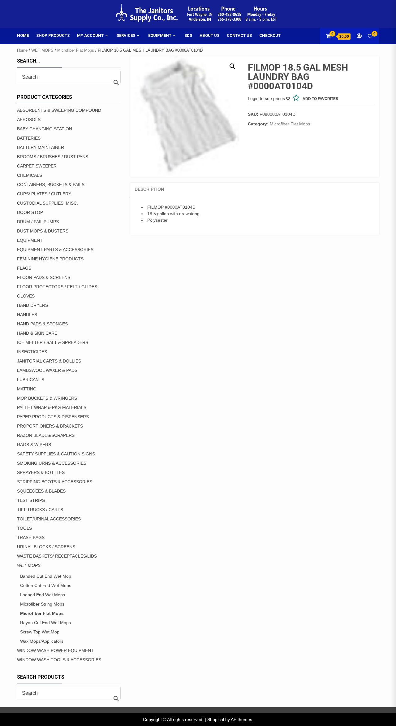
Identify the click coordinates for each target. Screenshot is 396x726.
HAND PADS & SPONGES (42, 323)
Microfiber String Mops (42, 604)
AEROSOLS (29, 119)
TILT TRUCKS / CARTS (40, 509)
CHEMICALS (29, 175)
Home (23, 35)
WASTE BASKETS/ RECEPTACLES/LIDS (57, 556)
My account (90, 35)
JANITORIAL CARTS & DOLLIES (49, 361)
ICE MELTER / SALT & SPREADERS (52, 342)
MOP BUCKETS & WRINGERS (47, 398)
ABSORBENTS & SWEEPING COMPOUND (59, 110)
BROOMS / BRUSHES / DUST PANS (52, 156)
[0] (370, 36)
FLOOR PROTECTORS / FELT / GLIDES (57, 286)
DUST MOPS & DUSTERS (42, 230)
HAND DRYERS (32, 305)
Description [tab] (149, 189)
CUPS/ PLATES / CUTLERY (44, 193)
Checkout (270, 35)
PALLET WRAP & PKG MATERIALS (51, 407)
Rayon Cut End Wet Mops (45, 622)
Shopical (215, 719)
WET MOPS (42, 50)
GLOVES (26, 295)
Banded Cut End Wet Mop (45, 576)
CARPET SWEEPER (37, 165)
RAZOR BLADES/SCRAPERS (46, 435)
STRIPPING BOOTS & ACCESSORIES (54, 481)
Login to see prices (266, 98)
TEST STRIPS (31, 500)
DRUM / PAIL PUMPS (38, 221)
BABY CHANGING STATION (44, 128)
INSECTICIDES (32, 351)
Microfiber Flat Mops (75, 50)
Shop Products (53, 35)
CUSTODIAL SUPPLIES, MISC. (47, 203)
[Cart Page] (328, 36)
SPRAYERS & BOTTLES (41, 472)
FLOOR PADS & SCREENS (43, 277)
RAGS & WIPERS (34, 444)
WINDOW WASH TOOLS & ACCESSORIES (59, 659)
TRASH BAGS (31, 537)
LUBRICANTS (30, 379)
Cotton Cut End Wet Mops (45, 585)
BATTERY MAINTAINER (40, 147)
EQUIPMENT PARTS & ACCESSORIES (55, 249)
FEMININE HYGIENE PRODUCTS (50, 258)
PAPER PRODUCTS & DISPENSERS (53, 416)
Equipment (159, 35)
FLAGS (24, 268)
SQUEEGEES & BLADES (41, 491)
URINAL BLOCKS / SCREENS (46, 546)
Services (126, 35)
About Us (209, 35)
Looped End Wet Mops (42, 594)
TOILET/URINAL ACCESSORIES (49, 518)
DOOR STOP (30, 212)
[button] (232, 66)
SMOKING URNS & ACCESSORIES (51, 463)
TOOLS (24, 528)
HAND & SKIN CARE (37, 333)
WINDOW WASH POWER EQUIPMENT (55, 650)
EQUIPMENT (30, 240)
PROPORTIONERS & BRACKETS (50, 426)
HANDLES (27, 314)
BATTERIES (29, 138)
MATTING (27, 388)
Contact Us (239, 35)
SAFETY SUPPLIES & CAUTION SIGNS (56, 453)
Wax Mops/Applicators (41, 641)
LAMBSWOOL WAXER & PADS (47, 370)
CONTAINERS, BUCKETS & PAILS (50, 184)
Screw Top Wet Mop (39, 631)
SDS (188, 35)
